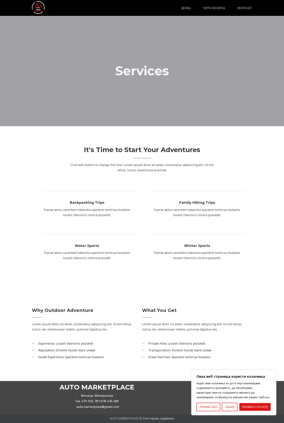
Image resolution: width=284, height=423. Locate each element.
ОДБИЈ (229, 407)
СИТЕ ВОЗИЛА (214, 8)
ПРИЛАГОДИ (208, 407)
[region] (233, 392)
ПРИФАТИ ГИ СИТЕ (255, 407)
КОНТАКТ (244, 8)
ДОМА (186, 8)
